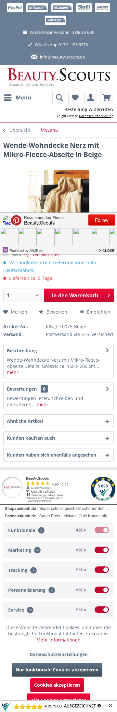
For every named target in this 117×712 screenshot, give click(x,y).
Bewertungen (22, 389)
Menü (23, 97)
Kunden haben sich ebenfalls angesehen (51, 455)
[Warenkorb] (106, 97)
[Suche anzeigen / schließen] (58, 97)
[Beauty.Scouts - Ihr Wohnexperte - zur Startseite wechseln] (58, 78)
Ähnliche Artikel (25, 421)
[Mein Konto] (90, 97)
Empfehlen (97, 312)
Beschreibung (22, 350)
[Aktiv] (102, 530)
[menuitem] (17, 97)
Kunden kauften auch (31, 438)
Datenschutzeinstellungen (59, 654)
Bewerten (56, 312)
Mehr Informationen (58, 640)
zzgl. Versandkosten (41, 254)
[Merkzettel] (74, 97)
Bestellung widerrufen (88, 109)
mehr (13, 372)
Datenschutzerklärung (96, 115)
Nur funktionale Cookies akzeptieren (57, 670)
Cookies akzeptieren (57, 685)
